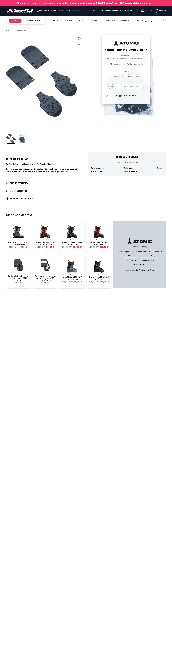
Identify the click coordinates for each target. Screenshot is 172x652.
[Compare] (79, 45)
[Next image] (73, 81)
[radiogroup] (126, 76)
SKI (15, 21)
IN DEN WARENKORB (129, 86)
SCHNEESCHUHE (142, 21)
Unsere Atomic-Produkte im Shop (139, 270)
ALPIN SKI (55, 21)
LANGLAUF (110, 21)
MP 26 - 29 (133, 77)
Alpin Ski (9, 30)
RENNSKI (68, 21)
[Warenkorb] (164, 20)
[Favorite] (79, 38)
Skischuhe (21, 30)
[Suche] (146, 20)
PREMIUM (125, 21)
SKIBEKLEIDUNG (33, 21)
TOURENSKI (95, 21)
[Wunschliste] (158, 20)
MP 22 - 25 (119, 77)
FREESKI (81, 21)
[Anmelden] (152, 20)
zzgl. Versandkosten (137, 59)
